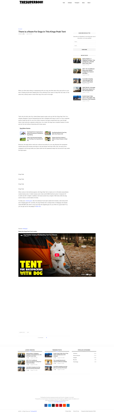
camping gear (28, 200)
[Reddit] (64, 405)
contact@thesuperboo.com (60, 401)
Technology (84, 361)
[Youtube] (57, 405)
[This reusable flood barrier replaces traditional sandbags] (48, 362)
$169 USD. (38, 206)
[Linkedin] (68, 405)
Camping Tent (22, 332)
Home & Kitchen (84, 355)
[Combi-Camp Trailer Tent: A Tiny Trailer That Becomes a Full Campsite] (77, 98)
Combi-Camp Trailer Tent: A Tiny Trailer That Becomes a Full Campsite (88, 97)
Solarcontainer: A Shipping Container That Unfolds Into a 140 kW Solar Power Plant (88, 61)
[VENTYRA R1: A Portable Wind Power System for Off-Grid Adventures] (77, 89)
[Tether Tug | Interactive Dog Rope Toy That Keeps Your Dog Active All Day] (23, 139)
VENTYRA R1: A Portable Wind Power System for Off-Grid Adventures (88, 89)
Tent (28, 332)
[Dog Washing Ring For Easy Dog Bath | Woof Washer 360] (48, 133)
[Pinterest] (60, 405)
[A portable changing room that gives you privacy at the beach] (77, 80)
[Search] (95, 2)
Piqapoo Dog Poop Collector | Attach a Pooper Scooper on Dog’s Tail (59, 139)
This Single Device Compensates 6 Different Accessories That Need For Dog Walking (35, 133)
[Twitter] (49, 405)
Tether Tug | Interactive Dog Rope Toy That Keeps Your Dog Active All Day (35, 139)
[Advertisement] (44, 105)
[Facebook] (45, 405)
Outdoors (84, 353)
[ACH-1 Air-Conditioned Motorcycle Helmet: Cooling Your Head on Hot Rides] (77, 70)
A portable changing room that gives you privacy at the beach (87, 80)
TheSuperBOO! (33, 411)
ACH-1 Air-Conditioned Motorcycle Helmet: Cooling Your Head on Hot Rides (88, 71)
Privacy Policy (68, 411)
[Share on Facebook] (48, 337)
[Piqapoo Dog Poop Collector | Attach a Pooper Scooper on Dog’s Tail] (48, 139)
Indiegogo (25, 228)
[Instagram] (53, 405)
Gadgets (84, 357)
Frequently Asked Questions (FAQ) (88, 411)
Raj (23, 33)
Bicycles (84, 359)
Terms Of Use (76, 411)
